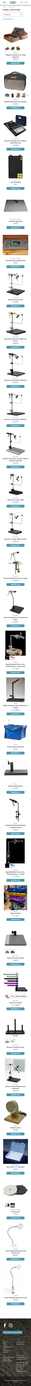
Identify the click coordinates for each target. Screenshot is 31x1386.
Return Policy (6, 1359)
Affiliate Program (7, 1361)
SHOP (4, 1342)
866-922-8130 (20, 1344)
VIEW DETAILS (15, 63)
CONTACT (6, 1352)
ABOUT (5, 1343)
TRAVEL (5, 1345)
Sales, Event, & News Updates (12, 1332)
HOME (4, 7)
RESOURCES (6, 1350)
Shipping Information (8, 1357)
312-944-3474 (20, 1342)
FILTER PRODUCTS (8, 19)
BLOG (4, 1348)
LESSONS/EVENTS (8, 1347)
